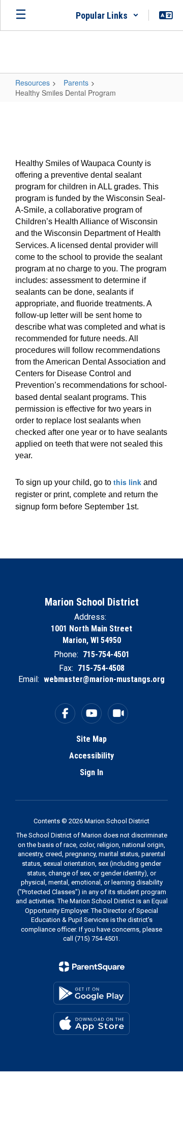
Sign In (91, 772)
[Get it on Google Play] (91, 993)
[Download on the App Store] (91, 1023)
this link (127, 482)
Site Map (91, 739)
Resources (32, 82)
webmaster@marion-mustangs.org (104, 679)
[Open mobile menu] (21, 15)
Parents (76, 82)
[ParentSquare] (91, 966)
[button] (107, 15)
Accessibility (91, 755)
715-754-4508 (101, 668)
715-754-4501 (106, 654)
